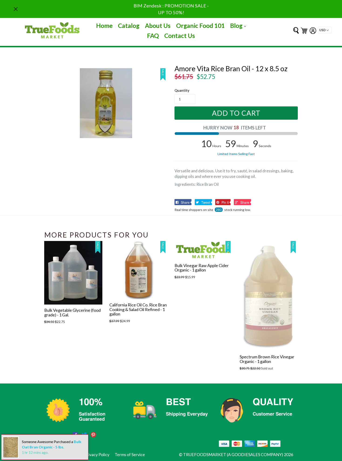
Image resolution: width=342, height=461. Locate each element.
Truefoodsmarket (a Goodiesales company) (233, 454)
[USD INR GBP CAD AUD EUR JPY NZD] (325, 30)
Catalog (128, 25)
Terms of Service (130, 454)
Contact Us (179, 35)
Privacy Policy (96, 454)
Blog (239, 25)
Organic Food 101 (200, 25)
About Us (158, 25)
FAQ (153, 35)
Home (104, 25)
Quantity (181, 90)
